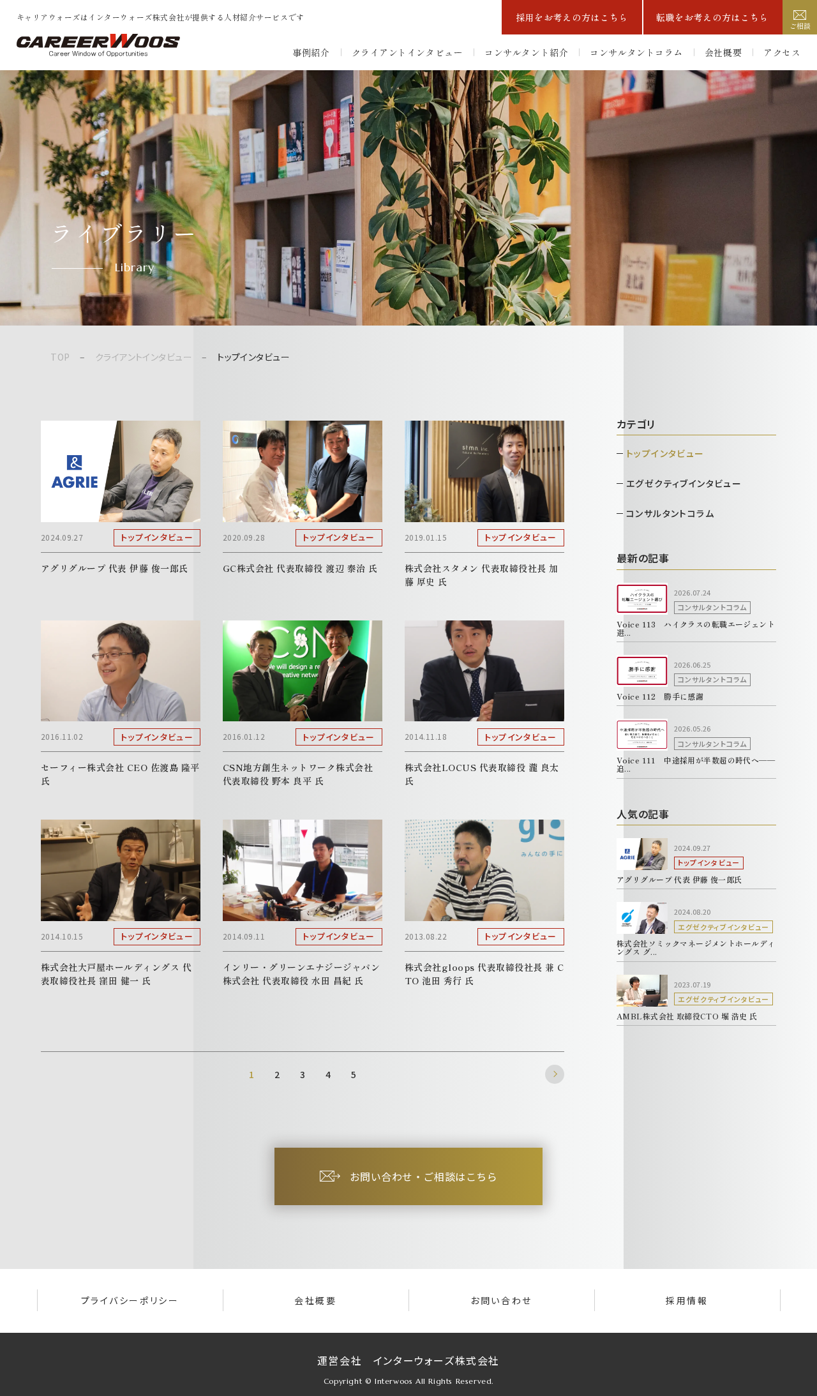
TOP (60, 356)
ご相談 (800, 25)
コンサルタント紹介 (526, 52)
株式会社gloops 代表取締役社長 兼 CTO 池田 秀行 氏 (484, 974)
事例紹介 (310, 52)
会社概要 (723, 52)
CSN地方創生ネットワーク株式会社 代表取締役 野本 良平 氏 (299, 774)
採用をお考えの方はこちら (572, 17)
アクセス (781, 52)
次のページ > (555, 1074)
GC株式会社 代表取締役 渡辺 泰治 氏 (300, 568)
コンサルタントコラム (636, 52)
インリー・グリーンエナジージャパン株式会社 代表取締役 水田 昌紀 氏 (301, 974)
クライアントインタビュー (407, 52)
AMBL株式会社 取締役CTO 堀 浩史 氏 (687, 1015)
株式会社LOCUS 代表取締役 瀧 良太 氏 (483, 774)
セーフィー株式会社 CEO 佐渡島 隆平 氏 (121, 774)
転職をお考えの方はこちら (712, 17)
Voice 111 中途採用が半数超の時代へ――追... (696, 764)
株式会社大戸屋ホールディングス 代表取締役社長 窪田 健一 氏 (116, 974)
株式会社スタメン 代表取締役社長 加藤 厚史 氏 (481, 575)
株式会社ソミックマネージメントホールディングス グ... (696, 947)
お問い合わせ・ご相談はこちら (424, 1176)
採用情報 (687, 1300)
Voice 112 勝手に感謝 (660, 696)
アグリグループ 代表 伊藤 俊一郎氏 (114, 568)
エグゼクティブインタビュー (684, 483)
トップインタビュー (665, 453)
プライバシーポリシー (130, 1300)
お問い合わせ (501, 1300)
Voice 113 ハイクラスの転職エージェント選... (696, 628)
